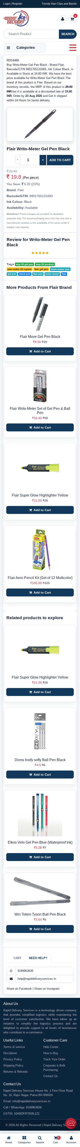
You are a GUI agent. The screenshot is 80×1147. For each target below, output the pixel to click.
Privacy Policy (12, 1059)
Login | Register (12, 3)
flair (64, 274)
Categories (25, 47)
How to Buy (50, 1053)
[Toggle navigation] (71, 47)
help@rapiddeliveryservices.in (37, 978)
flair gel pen (41, 269)
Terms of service (14, 1047)
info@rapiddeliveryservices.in (31, 1101)
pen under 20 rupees (20, 269)
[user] (62, 19)
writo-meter (52, 274)
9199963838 (25, 970)
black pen (24, 274)
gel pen (12, 274)
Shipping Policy (13, 1065)
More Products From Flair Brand (39, 287)
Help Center (50, 1047)
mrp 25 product (45, 264)
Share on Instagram (47, 988)
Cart (17, 958)
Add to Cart (60, 160)
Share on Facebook (20, 988)
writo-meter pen (60, 269)
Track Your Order (54, 1059)
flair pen (38, 274)
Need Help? (38, 958)
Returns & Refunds (15, 1071)
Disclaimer (10, 1053)
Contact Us (50, 1076)
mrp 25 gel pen (24, 264)
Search (67, 34)
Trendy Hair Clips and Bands (59, 3)
